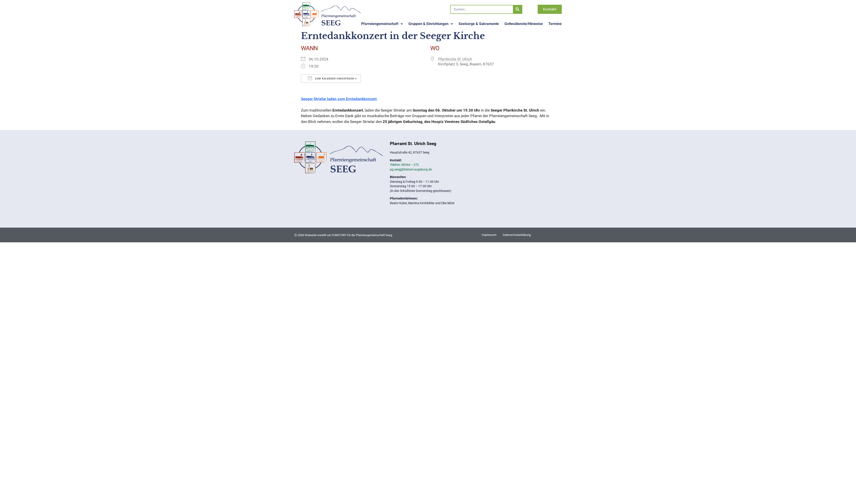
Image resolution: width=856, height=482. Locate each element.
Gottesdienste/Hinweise (523, 24)
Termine (555, 24)
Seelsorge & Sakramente (479, 24)
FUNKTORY (339, 235)
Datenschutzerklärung (517, 235)
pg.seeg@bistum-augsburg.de (411, 169)
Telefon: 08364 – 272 (404, 164)
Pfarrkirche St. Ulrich (455, 59)
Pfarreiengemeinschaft (379, 24)
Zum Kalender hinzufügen (334, 78)
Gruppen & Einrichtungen (428, 24)
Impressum (489, 235)
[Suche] (517, 9)
